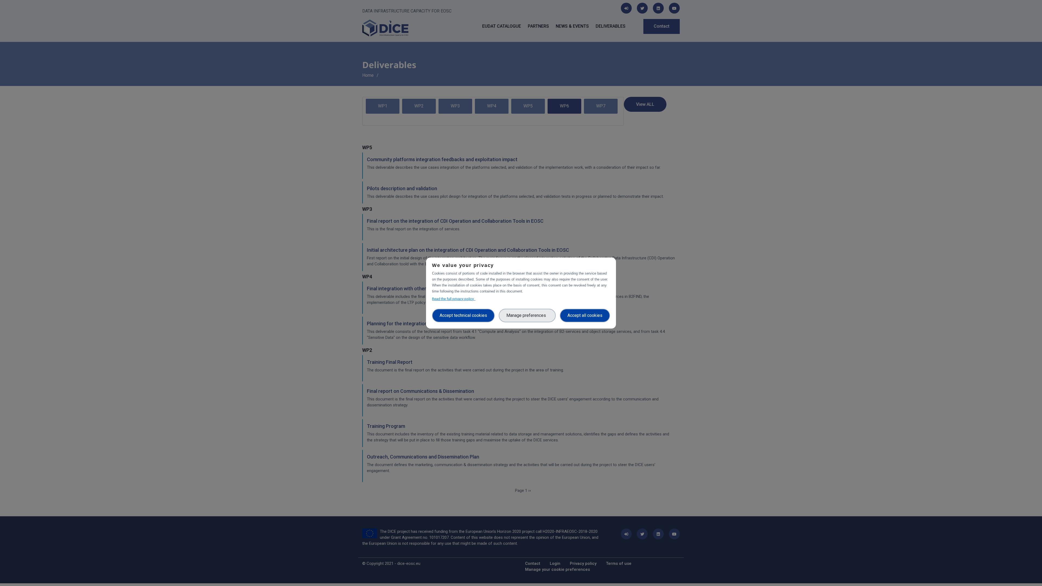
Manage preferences (527, 315)
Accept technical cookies (463, 315)
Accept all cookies (584, 315)
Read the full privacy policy (453, 299)
